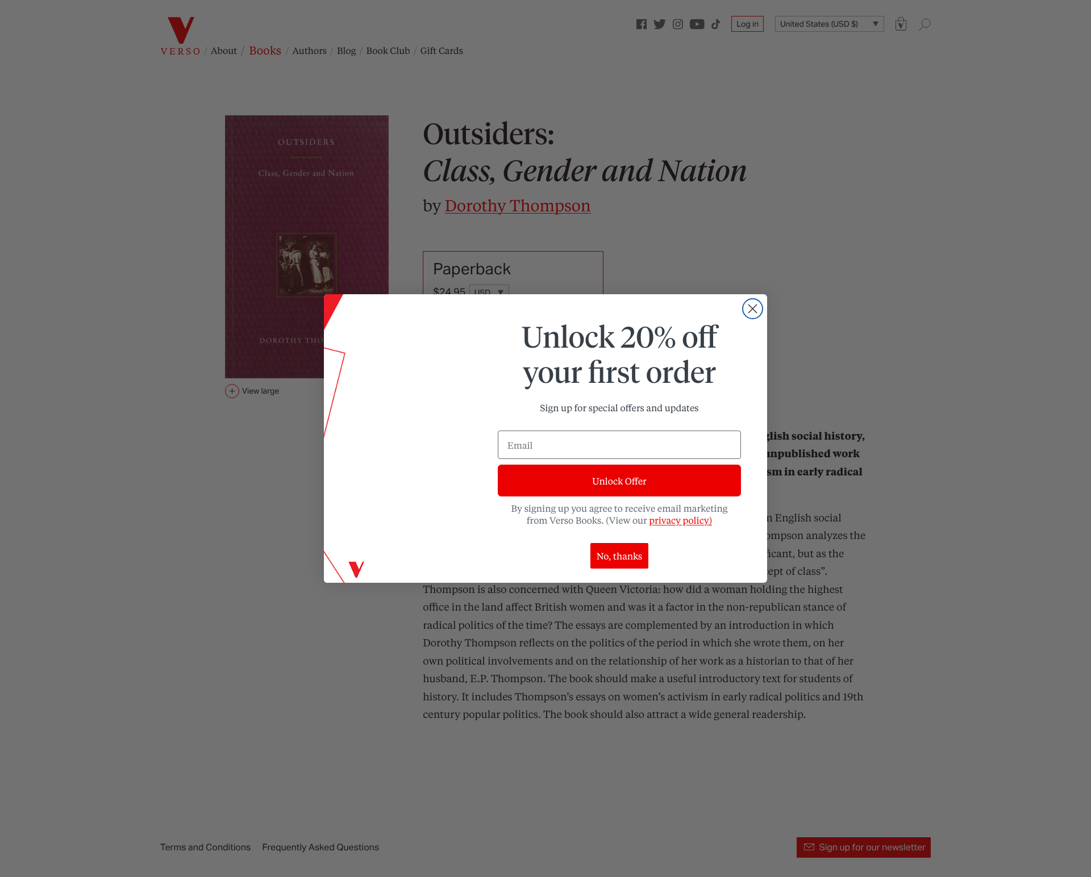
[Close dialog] (753, 309)
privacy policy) (680, 520)
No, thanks (620, 556)
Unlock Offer (619, 481)
